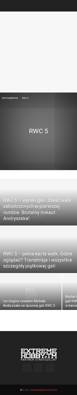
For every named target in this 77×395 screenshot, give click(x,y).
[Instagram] (38, 367)
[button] (7, 6)
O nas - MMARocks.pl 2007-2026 (39, 389)
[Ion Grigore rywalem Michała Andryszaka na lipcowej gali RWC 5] (31, 295)
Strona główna (10, 97)
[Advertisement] (38, 52)
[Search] (71, 6)
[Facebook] (27, 368)
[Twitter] (50, 368)
